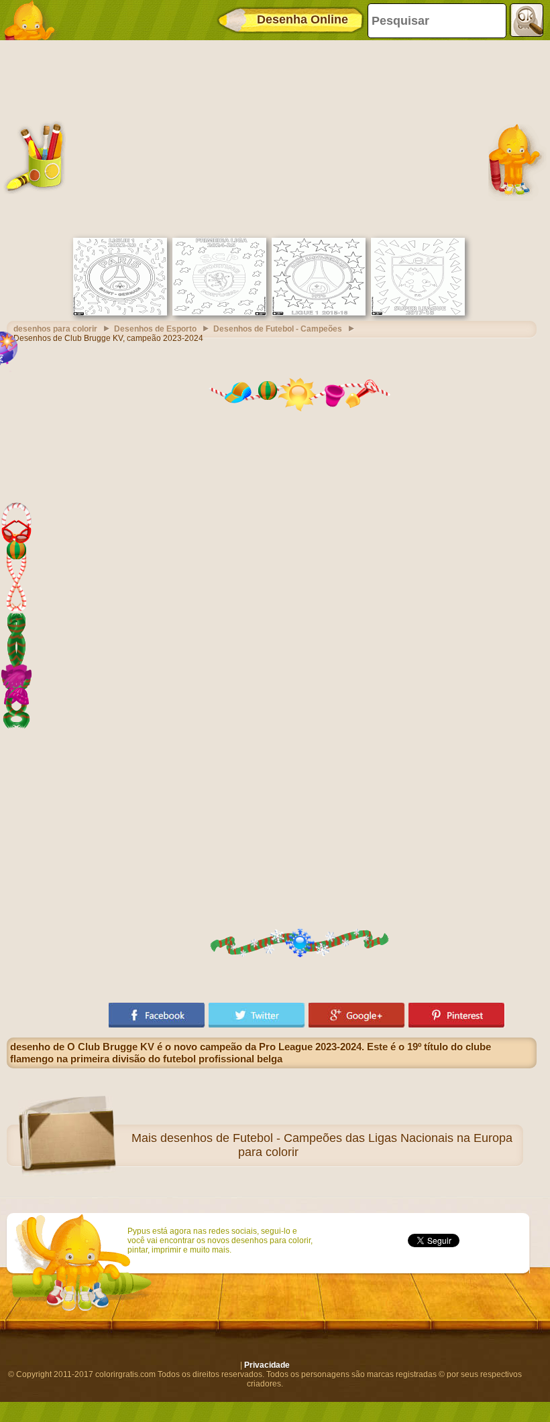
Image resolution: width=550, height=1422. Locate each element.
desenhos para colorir (55, 329)
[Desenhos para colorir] (33, 20)
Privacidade (267, 1365)
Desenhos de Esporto (155, 329)
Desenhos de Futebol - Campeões (277, 329)
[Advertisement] (271, 137)
